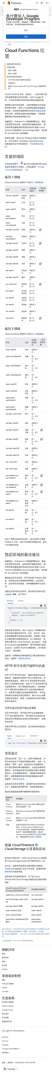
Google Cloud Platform (10, 1049)
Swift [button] (9, 736)
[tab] (10, 601)
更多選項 (33, 736)
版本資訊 (5, 1014)
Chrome (5, 1041)
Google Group (7, 1010)
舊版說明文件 (7, 1021)
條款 (3, 1063)
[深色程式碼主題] (41, 606)
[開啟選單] (3, 3)
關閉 (26, 30)
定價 (28, 116)
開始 (26, 36)
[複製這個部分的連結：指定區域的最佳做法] (42, 554)
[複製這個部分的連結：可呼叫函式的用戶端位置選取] (38, 708)
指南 (3, 954)
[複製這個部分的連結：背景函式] (19, 753)
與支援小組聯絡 (8, 1002)
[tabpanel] (26, 615)
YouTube (5, 991)
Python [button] (21, 601)
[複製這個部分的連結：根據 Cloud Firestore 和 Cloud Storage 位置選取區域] (7, 853)
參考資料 (5, 957)
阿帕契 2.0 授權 (21, 931)
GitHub (4, 969)
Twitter (4, 987)
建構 (9, 44)
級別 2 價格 (34, 334)
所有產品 (5, 1053)
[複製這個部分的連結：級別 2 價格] (22, 328)
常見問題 (5, 1018)
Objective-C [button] (20, 736)
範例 (3, 961)
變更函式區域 (24, 658)
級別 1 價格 (34, 182)
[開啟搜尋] (37, 2)
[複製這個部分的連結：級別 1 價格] (22, 177)
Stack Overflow (8, 1006)
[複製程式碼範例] (45, 606)
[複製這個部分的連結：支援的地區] (26, 156)
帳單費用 (9, 872)
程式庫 (4, 965)
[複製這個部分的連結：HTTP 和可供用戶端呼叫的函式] (10, 669)
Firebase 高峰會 (8, 984)
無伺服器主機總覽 (34, 837)
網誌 (3, 980)
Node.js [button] (10, 601)
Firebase (5, 1045)
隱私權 (10, 1063)
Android (5, 1037)
